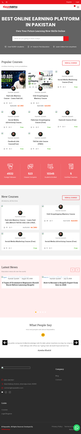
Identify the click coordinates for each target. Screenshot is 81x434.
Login (77, 2)
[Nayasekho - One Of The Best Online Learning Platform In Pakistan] (10, 7)
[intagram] (10, 392)
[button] (35, 312)
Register (69, 2)
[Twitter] (2, 392)
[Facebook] (6, 392)
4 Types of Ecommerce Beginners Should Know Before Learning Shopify (20, 284)
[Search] (66, 38)
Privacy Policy (57, 426)
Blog (57, 376)
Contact (59, 380)
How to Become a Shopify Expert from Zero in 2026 (61, 284)
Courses (4, 410)
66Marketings (5, 429)
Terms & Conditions (72, 426)
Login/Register (6, 414)
